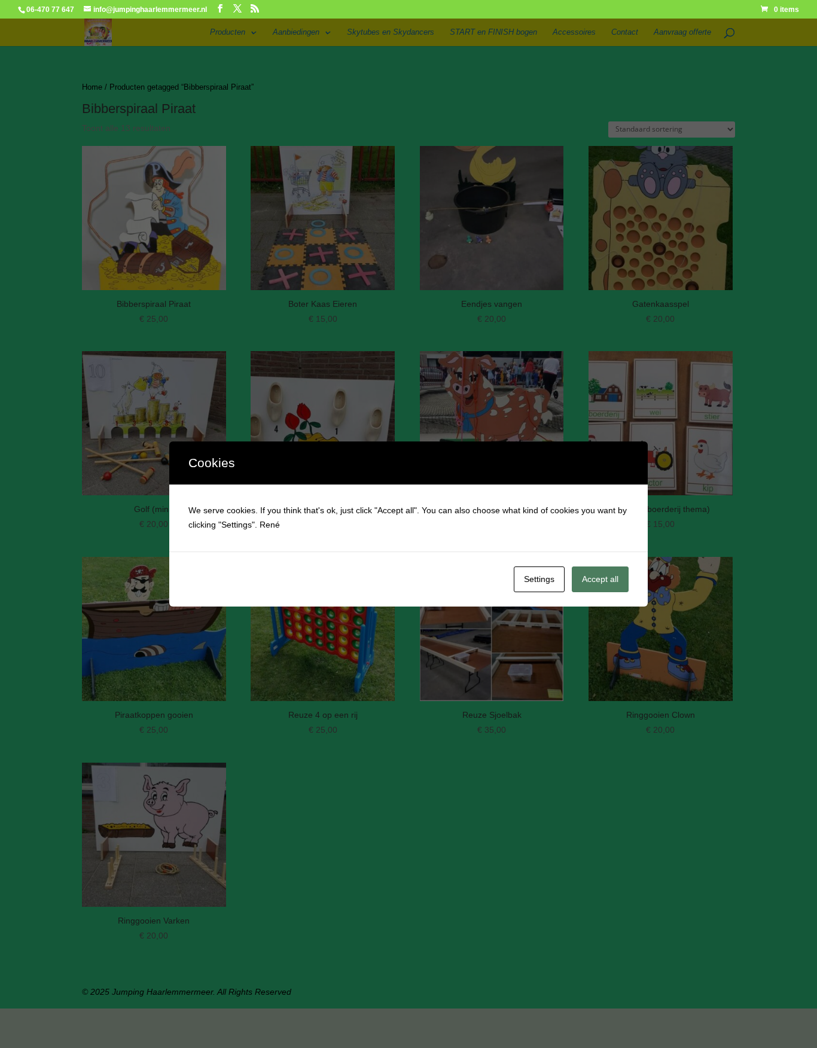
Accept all (600, 579)
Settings (539, 579)
